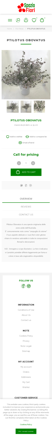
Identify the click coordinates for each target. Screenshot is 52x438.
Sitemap (26, 351)
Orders (26, 372)
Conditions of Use (26, 310)
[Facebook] (23, 286)
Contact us (26, 320)
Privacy (26, 341)
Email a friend (28, 143)
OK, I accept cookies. (26, 431)
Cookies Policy (26, 336)
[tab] (26, 199)
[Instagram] (28, 286)
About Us (26, 315)
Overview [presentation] (26, 199)
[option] (12, 106)
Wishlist (26, 387)
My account (26, 367)
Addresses (26, 377)
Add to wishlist (16, 137)
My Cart (26, 382)
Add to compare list (38, 137)
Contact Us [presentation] (26, 214)
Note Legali (26, 346)
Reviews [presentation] (26, 206)
